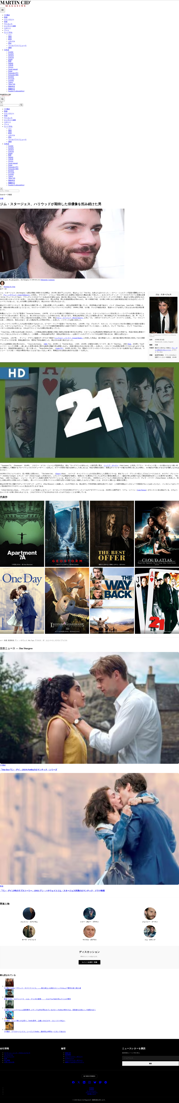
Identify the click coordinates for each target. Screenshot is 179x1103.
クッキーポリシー (91, 1091)
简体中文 (11, 86)
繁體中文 (11, 89)
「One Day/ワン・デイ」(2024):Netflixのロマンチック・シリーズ (28, 770)
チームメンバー (9, 1056)
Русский (11, 78)
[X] (78, 1082)
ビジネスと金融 (10, 26)
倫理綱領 (68, 1054)
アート (6, 30)
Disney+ (58, 474)
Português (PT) (13, 73)
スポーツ (7, 28)
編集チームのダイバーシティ (74, 1062)
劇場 (10, 39)
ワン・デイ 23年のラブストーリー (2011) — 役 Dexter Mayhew (22, 631)
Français (11, 57)
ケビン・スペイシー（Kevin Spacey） (70, 318)
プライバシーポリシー (92, 1092)
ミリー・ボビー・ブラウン (89, 922)
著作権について (91, 1094)
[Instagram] (89, 1082)
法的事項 (91, 1089)
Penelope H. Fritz (9, 287)
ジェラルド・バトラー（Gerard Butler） (68, 338)
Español (11, 54)
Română (11, 77)
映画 (5, 17)
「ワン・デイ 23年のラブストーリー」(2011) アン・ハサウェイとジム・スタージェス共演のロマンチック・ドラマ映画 (52, 890)
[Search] (2, 99)
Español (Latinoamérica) (16, 91)
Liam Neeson (141, 490)
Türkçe (10, 82)
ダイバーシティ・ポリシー (74, 1056)
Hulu (129, 344)
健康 (10, 48)
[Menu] (2, 9)
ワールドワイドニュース (17, 45)
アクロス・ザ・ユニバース (44, 640)
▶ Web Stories (89, 1076)
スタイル (11, 41)
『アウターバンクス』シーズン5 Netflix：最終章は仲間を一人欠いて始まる (38, 1031)
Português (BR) (13, 75)
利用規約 (91, 1087)
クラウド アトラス (60, 640)
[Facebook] (73, 1082)
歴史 (10, 43)
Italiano (10, 63)
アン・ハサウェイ (21, 640)
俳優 (1, 198)
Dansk (10, 59)
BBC (46, 344)
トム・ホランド (150, 940)
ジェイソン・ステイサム (29, 922)
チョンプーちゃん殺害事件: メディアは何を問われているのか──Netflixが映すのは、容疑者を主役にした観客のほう (53, 1010)
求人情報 (7, 1060)
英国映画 (11, 640)
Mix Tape (31, 640)
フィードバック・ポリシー (74, 1060)
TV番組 (7, 15)
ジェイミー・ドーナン (150, 922)
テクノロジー (9, 19)
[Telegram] (105, 1082)
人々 (10, 34)
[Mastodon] (100, 1082)
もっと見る (8, 32)
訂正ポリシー (69, 1058)
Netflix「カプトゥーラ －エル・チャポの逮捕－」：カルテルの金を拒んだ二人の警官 (39, 999)
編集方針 (68, 1053)
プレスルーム (8, 1054)
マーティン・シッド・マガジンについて (17, 1053)
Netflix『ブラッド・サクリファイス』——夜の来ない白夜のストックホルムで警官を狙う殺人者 (45, 988)
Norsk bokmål (13, 69)
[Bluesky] (95, 1082)
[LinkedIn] (84, 1082)
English (10, 52)
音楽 (5, 21)
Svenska (11, 80)
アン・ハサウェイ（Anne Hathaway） (17, 295)
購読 (150, 1063)
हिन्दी (9, 61)
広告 (5, 1058)
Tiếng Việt (11, 84)
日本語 (6, 50)
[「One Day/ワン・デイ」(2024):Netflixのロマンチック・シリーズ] (89, 763)
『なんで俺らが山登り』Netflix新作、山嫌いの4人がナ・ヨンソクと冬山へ (37, 1021)
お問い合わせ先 (9, 1062)
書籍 (10, 37)
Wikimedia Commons (47, 280)
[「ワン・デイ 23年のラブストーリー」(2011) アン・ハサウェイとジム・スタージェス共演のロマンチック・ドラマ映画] (89, 884)
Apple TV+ (59, 348)
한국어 (10, 67)
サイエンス (8, 24)
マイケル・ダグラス (90, 940)
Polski (10, 71)
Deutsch (11, 56)
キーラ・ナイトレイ (29, 940)
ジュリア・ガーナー (111, 465)
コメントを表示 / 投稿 (89, 962)
